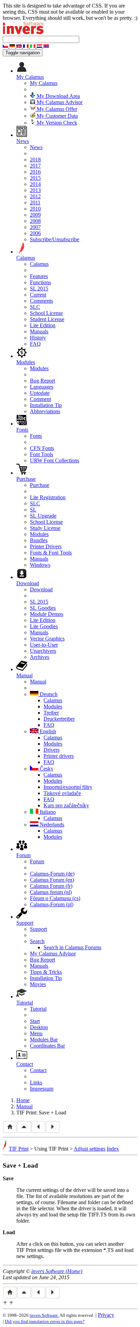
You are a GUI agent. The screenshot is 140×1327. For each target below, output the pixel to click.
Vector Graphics (47, 638)
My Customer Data (56, 116)
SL (33, 510)
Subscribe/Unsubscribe (54, 239)
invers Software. (44, 1315)
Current (38, 295)
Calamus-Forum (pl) (51, 904)
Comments (41, 301)
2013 (35, 190)
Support (38, 929)
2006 (35, 233)
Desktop (39, 1027)
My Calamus (43, 83)
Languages (41, 387)
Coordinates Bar (47, 1046)
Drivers (51, 750)
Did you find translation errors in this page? (45, 1321)
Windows (40, 565)
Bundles (39, 540)
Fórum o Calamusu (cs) (55, 898)
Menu (36, 1033)
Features (39, 276)
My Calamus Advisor (59, 102)
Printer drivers (58, 756)
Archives (39, 657)
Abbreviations (45, 411)
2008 (35, 221)
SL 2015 (39, 288)
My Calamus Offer (56, 109)
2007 (35, 227)
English (47, 731)
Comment (40, 399)
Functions (40, 282)
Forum (37, 861)
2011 (35, 202)
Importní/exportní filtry (67, 787)
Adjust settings (89, 1149)
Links (36, 1082)
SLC (35, 307)
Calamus (39, 264)
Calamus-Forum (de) (52, 874)
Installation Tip (46, 405)
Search (37, 941)
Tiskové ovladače (62, 793)
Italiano (47, 812)
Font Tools (41, 454)
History (38, 338)
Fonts (36, 436)
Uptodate (40, 393)
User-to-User (44, 645)
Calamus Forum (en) (52, 880)
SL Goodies (43, 608)
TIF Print (19, 1149)
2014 (35, 184)
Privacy (106, 1315)
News (36, 147)
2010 (35, 209)
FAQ (35, 344)
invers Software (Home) (56, 1271)
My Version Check (56, 123)
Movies (38, 984)
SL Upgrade (43, 516)
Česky (45, 768)
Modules (39, 368)
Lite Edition (42, 325)
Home (23, 1100)
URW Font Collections (54, 460)
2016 (35, 172)
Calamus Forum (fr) (51, 886)
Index (113, 1149)
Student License (47, 319)
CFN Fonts (42, 448)
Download (41, 589)
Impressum (41, 1089)
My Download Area (57, 96)
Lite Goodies (44, 626)
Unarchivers (43, 651)
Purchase (39, 485)
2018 (35, 159)
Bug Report (42, 381)
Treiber (51, 713)
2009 (35, 215)
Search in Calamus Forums (72, 947)
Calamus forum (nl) (51, 892)
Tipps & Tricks (46, 972)
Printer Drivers (46, 546)
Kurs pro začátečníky (66, 805)
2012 (35, 196)
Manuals (39, 331)
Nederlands (51, 824)
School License (46, 313)
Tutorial (38, 1009)
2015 (35, 178)
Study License (45, 528)
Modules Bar (44, 1039)
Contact (38, 1070)
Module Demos (46, 614)
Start (35, 1021)
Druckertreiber (59, 719)
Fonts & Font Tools (51, 553)
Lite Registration (48, 497)
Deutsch (47, 694)
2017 (35, 166)
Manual (38, 681)
